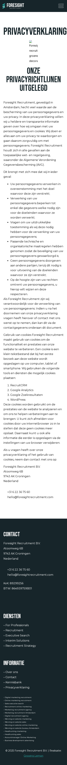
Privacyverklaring (17, 687)
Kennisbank (13, 682)
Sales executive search (14, 703)
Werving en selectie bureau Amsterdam (22, 728)
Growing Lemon (33, 755)
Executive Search (17, 635)
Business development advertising (19, 740)
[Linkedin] (5, 599)
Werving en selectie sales (15, 722)
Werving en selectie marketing (18, 719)
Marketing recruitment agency (18, 710)
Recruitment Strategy (20, 645)
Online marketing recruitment (18, 700)
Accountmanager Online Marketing (20, 737)
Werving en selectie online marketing (21, 725)
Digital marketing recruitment (18, 697)
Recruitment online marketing (18, 706)
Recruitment (14, 630)
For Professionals (17, 625)
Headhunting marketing (15, 731)
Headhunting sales (13, 734)
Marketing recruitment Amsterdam (20, 713)
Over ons (11, 672)
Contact (10, 677)
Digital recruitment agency (16, 716)
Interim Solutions (17, 640)
